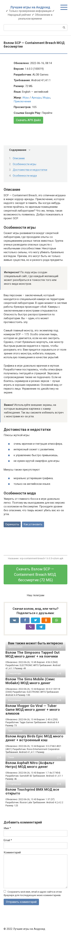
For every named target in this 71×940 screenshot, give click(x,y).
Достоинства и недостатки (30, 169)
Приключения (22, 101)
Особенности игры (24, 164)
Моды (46, 97)
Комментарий (12, 852)
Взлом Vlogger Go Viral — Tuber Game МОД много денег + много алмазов (32, 709)
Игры (25, 97)
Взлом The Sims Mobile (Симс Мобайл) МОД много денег (30, 681)
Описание (19, 158)
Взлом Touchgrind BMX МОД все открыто (32, 791)
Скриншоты (12, 524)
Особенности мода (25, 175)
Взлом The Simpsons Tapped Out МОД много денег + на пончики (32, 654)
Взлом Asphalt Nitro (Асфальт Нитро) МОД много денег (29, 765)
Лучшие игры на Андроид (30, 7)
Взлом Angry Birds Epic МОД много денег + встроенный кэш (34, 738)
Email (8, 840)
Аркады (36, 97)
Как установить (33, 524)
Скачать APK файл (28, 120)
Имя (7, 828)
